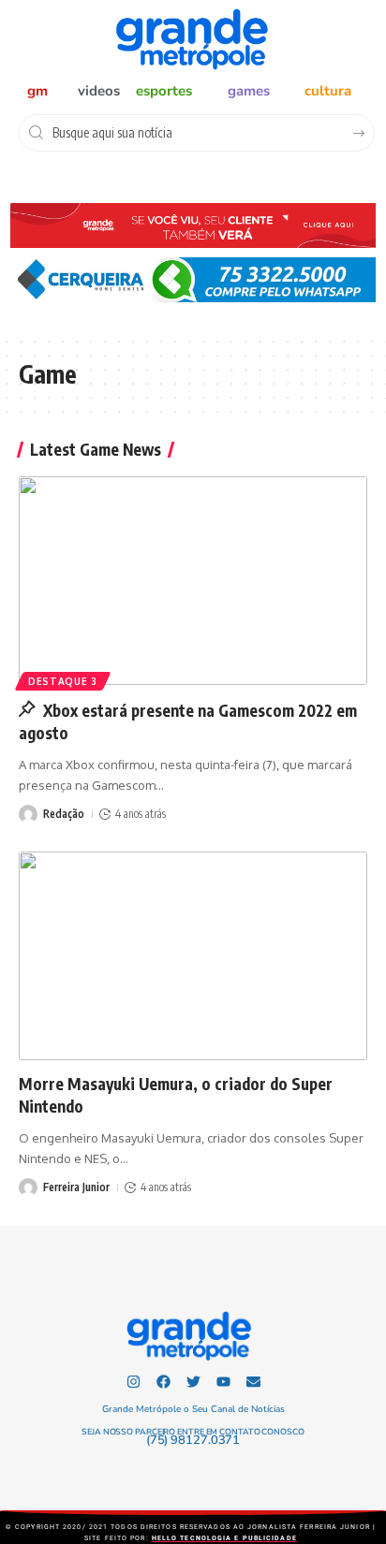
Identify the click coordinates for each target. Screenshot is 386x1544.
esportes (164, 90)
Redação (63, 814)
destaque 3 (62, 681)
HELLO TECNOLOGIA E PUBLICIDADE (224, 1538)
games (249, 90)
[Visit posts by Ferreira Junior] (28, 1187)
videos (99, 90)
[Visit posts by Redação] (28, 814)
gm (37, 90)
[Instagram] (133, 1381)
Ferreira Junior (76, 1187)
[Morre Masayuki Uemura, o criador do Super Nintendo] (193, 956)
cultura (327, 90)
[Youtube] (223, 1381)
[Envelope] (253, 1381)
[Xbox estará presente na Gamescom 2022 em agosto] (193, 580)
